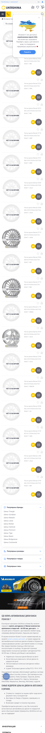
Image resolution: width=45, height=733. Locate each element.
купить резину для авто (16, 639)
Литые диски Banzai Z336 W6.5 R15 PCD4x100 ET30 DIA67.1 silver (32, 210)
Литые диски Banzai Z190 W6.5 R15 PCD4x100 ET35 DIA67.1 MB (32, 483)
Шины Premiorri (9, 530)
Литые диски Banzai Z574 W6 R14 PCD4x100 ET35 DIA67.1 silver (32, 334)
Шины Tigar (8, 533)
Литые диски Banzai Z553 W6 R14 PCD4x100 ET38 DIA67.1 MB (32, 61)
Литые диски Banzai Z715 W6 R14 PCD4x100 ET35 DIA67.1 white (32, 235)
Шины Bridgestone (10, 539)
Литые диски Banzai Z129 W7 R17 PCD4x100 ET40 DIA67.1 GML (32, 433)
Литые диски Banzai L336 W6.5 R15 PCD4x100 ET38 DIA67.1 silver (32, 458)
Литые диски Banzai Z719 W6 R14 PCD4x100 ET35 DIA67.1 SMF (32, 135)
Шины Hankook (9, 527)
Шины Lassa (8, 521)
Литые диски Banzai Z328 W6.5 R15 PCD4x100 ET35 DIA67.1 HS (32, 408)
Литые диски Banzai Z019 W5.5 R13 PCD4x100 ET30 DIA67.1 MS (32, 111)
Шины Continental (10, 542)
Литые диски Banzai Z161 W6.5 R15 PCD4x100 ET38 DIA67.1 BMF (32, 160)
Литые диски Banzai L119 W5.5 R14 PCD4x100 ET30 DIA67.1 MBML (32, 309)
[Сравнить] (41, 80)
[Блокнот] (38, 80)
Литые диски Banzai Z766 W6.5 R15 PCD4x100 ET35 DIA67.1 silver (32, 359)
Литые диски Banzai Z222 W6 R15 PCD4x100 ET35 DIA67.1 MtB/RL (32, 384)
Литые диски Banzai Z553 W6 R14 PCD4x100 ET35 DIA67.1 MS (32, 260)
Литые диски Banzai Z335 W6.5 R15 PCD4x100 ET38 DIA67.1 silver (32, 185)
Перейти (27, 52)
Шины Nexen (8, 536)
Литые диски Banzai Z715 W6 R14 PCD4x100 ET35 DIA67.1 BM (32, 284)
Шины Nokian (9, 524)
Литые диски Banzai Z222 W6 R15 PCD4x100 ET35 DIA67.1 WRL (32, 86)
